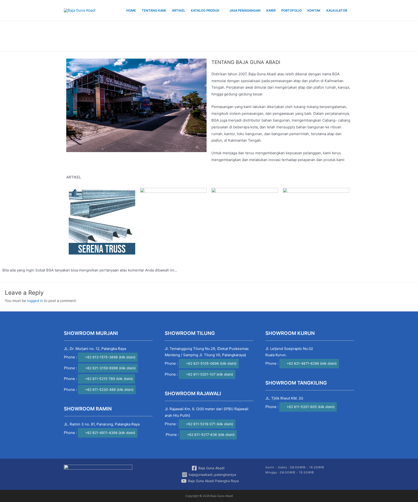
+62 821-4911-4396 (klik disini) (110, 433)
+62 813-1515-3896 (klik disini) (110, 357)
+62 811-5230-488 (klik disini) (109, 389)
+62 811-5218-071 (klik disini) (209, 424)
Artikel (178, 10)
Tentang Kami (154, 10)
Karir (271, 10)
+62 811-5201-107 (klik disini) (209, 374)
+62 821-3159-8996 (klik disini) (110, 368)
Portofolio (291, 10)
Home (131, 10)
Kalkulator (336, 10)
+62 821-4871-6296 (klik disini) (312, 363)
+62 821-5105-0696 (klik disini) (211, 363)
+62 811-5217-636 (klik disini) (211, 434)
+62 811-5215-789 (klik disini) (109, 379)
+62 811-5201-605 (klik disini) (311, 407)
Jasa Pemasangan (245, 10)
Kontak (314, 10)
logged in (35, 300)
